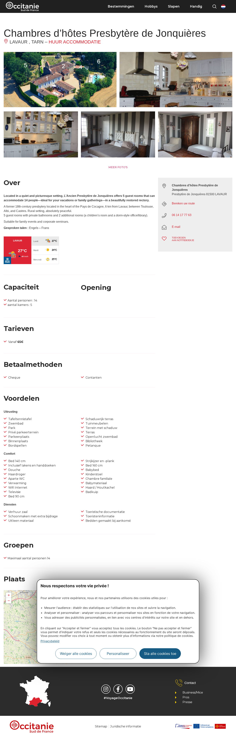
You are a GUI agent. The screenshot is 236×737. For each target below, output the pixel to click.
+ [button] (9, 595)
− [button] (9, 600)
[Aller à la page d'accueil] (22, 6)
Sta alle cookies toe (160, 653)
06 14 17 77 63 (181, 215)
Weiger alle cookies (76, 653)
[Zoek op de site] (214, 6)
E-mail (176, 226)
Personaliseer (118, 653)
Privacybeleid (50, 641)
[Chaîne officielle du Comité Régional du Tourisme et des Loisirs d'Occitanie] (130, 689)
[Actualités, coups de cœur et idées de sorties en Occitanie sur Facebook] (118, 689)
